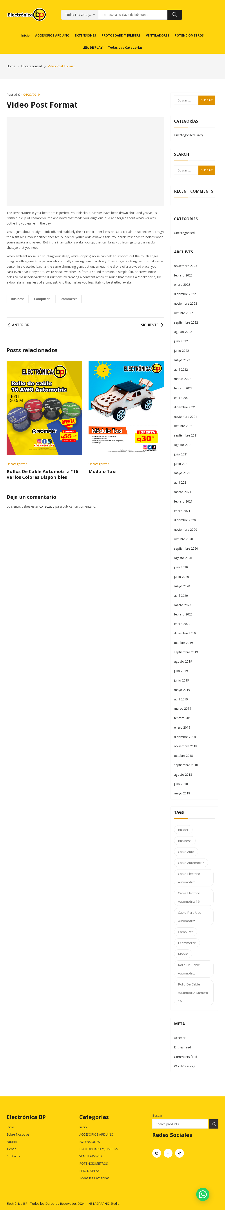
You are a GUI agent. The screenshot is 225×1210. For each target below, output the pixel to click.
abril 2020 (181, 595)
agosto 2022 (183, 332)
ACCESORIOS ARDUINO (96, 1134)
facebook (168, 1153)
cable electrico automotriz (189, 877)
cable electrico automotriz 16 (189, 897)
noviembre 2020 (185, 529)
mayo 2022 (182, 360)
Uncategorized (17, 464)
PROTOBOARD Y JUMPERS (98, 1149)
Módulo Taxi (103, 471)
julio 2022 (181, 341)
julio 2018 (181, 784)
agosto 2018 (183, 774)
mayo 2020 (182, 586)
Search (213, 1124)
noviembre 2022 (185, 303)
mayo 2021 (182, 473)
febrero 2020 (183, 614)
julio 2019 (181, 671)
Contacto (13, 1156)
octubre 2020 (183, 539)
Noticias (12, 1142)
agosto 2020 (183, 558)
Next (158, 420)
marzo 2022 (182, 379)
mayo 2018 (182, 793)
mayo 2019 (182, 690)
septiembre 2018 (186, 765)
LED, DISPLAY (89, 1171)
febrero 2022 (183, 388)
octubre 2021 (183, 426)
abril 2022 (181, 369)
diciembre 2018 (185, 737)
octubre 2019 (183, 643)
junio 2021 (181, 464)
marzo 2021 (182, 492)
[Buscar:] (194, 100)
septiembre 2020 (186, 548)
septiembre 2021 (186, 435)
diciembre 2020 (185, 520)
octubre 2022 (183, 313)
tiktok (179, 1153)
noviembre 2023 (185, 266)
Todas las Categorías (94, 1178)
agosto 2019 (183, 661)
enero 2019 (182, 727)
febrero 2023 (183, 275)
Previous (12, 420)
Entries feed (182, 1047)
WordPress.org (184, 1066)
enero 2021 (182, 511)
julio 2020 (181, 567)
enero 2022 (182, 398)
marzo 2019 (182, 708)
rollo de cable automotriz (189, 969)
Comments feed (185, 1057)
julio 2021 (181, 454)
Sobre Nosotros (18, 1134)
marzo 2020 (182, 605)
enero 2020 (182, 624)
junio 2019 (181, 680)
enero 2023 (182, 284)
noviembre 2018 (185, 746)
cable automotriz (191, 862)
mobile (183, 954)
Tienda (11, 1149)
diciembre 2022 (185, 294)
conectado (46, 506)
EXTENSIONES (89, 1142)
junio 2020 (181, 577)
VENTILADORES (90, 1156)
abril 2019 (181, 699)
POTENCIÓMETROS (93, 1163)
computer (42, 299)
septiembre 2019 (186, 652)
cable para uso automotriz (189, 916)
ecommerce (68, 299)
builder (183, 829)
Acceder (179, 1038)
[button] (202, 1194)
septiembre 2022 (186, 322)
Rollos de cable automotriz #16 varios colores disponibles (42, 474)
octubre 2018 (183, 755)
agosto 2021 (183, 445)
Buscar (157, 1115)
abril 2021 (181, 482)
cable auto (186, 851)
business (17, 299)
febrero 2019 (183, 718)
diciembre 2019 (185, 633)
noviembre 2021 (185, 416)
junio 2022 (181, 350)
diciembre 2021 (185, 407)
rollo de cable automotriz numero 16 (193, 992)
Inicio (10, 1127)
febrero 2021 (183, 501)
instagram (156, 1153)
